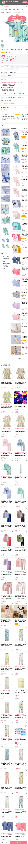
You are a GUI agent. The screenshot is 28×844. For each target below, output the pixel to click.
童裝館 (2, 12)
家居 (22, 9)
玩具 (18, 9)
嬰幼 (10, 9)
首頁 (6, 9)
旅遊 (26, 9)
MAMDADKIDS (5, 50)
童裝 (14, 9)
